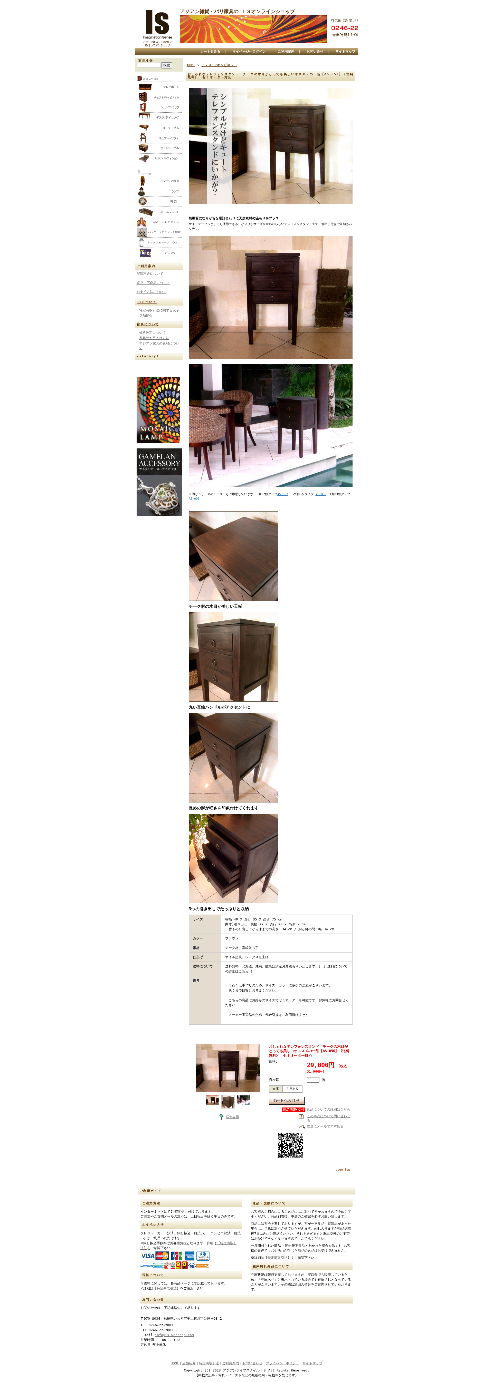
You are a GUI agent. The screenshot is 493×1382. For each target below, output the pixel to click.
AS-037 (282, 494)
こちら (244, 971)
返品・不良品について (153, 283)
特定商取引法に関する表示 (159, 310)
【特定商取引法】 (166, 1288)
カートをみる (210, 51)
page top (343, 1169)
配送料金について (150, 274)
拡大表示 (232, 1117)
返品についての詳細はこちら (328, 1109)
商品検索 (145, 61)
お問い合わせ (252, 1363)
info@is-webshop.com (174, 1335)
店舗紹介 (146, 316)
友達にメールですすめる (325, 1126)
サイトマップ (345, 51)
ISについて (147, 302)
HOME (191, 65)
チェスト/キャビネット (219, 65)
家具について (148, 324)
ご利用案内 (286, 51)
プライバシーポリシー (282, 1363)
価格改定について (152, 333)
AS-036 (321, 494)
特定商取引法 (209, 1363)
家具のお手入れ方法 (154, 338)
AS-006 (194, 499)
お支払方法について (152, 292)
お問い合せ (315, 51)
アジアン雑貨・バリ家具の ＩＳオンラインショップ (237, 11)
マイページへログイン (249, 51)
